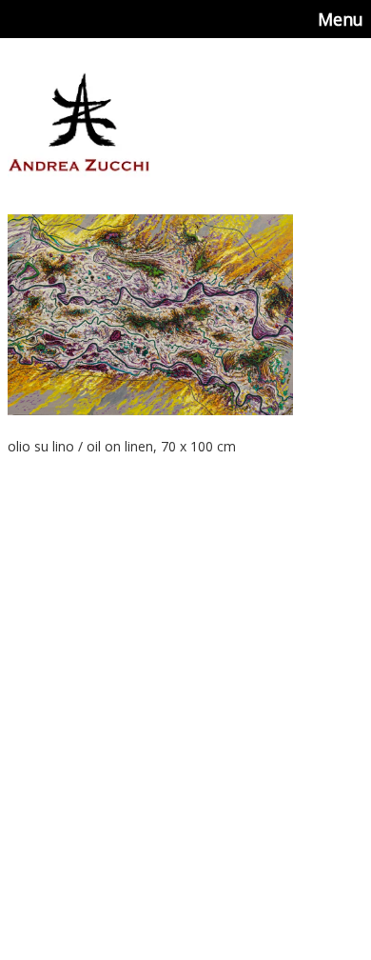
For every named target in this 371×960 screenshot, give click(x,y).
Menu (340, 19)
